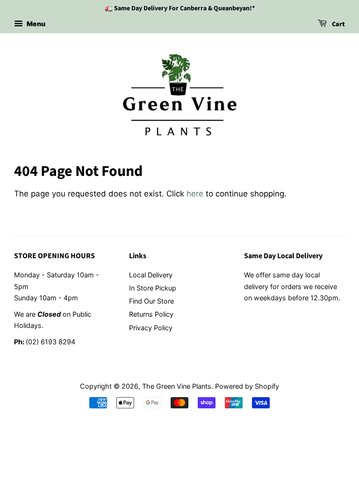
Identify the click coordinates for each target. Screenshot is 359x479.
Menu (35, 24)
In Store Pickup (152, 288)
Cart (337, 24)
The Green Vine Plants (176, 386)
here (195, 193)
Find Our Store (151, 301)
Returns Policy (151, 314)
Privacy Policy (150, 328)
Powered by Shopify (247, 386)
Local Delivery (150, 275)
